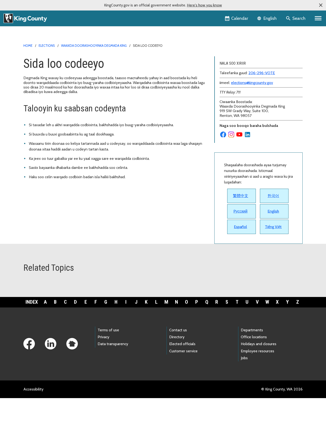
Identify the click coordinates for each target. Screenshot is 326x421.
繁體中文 (240, 195)
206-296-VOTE (261, 73)
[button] (320, 5)
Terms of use (108, 330)
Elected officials (182, 344)
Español (240, 226)
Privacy (103, 337)
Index (32, 302)
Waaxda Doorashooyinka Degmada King (94, 45)
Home (27, 45)
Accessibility (33, 389)
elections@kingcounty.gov (252, 82)
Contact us (178, 330)
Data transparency (113, 344)
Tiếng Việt (273, 226)
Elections (47, 45)
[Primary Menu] (318, 18)
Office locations (254, 337)
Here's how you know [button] (204, 5)
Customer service (183, 351)
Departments (252, 330)
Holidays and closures (258, 344)
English (273, 211)
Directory (176, 337)
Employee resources (257, 351)
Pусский (240, 211)
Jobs (244, 358)
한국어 (273, 195)
